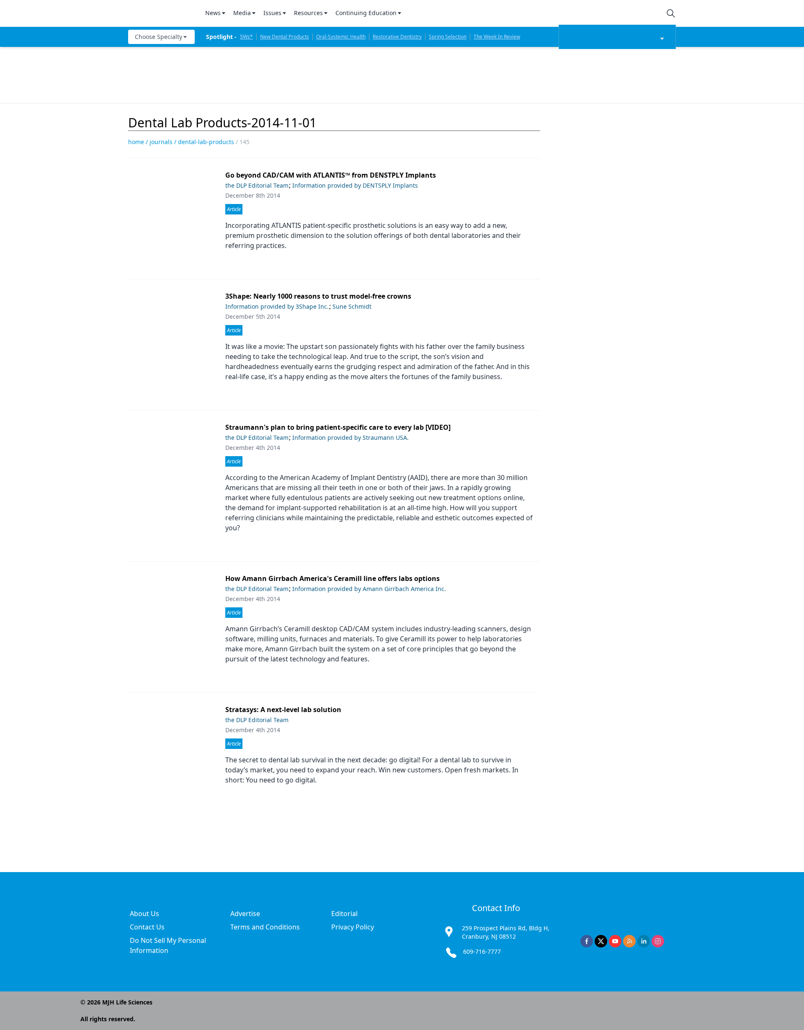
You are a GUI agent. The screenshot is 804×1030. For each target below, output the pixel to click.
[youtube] (615, 941)
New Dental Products (284, 36)
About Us (144, 913)
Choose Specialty (158, 37)
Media (242, 13)
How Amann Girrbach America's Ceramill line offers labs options (332, 578)
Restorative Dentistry (397, 36)
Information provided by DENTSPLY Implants (355, 185)
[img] (161, 13)
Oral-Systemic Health (341, 36)
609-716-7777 (482, 951)
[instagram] (658, 941)
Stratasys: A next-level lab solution (283, 709)
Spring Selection (447, 36)
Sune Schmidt (351, 306)
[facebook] (586, 941)
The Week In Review (497, 36)
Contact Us (147, 927)
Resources (308, 13)
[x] (601, 941)
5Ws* (246, 36)
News (213, 13)
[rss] (629, 941)
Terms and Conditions (265, 927)
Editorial (344, 913)
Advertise (245, 913)
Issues (272, 13)
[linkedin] (643, 941)
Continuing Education (366, 13)
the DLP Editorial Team (257, 185)
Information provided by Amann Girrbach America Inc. (369, 589)
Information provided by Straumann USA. (350, 437)
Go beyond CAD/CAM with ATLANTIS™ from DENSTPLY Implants (330, 175)
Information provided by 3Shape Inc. (277, 306)
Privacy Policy (352, 927)
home (136, 142)
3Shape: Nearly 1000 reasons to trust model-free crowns (318, 296)
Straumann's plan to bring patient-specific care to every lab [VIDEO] (338, 427)
